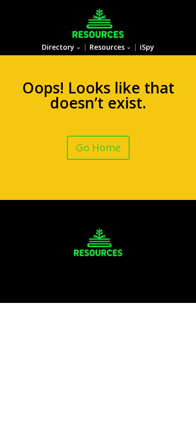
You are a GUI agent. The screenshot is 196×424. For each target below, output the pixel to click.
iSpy (147, 47)
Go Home (98, 147)
